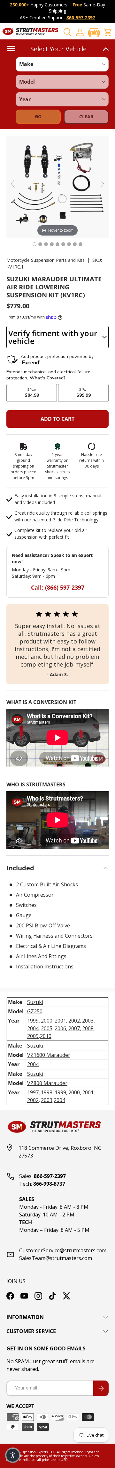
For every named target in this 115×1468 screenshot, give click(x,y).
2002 (74, 1020)
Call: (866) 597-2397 (57, 587)
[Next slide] (102, 183)
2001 (60, 1020)
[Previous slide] (12, 183)
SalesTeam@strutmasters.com (55, 1258)
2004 (33, 1028)
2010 (45, 1036)
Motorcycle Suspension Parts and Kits (45, 260)
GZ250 (34, 1011)
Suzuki (35, 1002)
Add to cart (57, 418)
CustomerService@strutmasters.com (62, 1250)
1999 (33, 1020)
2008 (88, 1028)
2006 (60, 1028)
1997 (33, 1092)
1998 (46, 1092)
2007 (74, 1028)
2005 (46, 1028)
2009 (33, 1036)
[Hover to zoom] (57, 186)
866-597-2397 (80, 17)
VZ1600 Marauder (48, 1054)
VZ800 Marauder (47, 1083)
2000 (46, 1020)
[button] (94, 32)
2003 (88, 1020)
